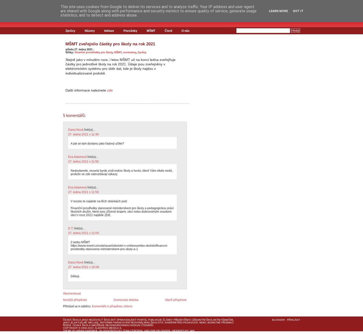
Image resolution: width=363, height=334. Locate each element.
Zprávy (70, 31)
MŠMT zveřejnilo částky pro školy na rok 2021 (110, 44)
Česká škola (72, 319)
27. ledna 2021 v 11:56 (83, 161)
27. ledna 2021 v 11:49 (83, 134)
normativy (129, 52)
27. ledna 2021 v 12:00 (83, 233)
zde (110, 90)
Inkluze (109, 31)
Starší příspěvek (175, 300)
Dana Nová (75, 129)
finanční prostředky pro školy (94, 52)
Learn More (278, 11)
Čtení (168, 31)
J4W (191, 330)
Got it (298, 11)
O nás (186, 31)
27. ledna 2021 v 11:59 (83, 192)
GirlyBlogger (160, 330)
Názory (90, 31)
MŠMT (151, 31)
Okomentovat (72, 293)
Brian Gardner (87, 330)
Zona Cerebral (133, 330)
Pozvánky (130, 31)
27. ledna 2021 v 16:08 (83, 267)
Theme (67, 330)
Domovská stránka (126, 300)
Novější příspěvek (75, 300)
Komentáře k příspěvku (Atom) (112, 306)
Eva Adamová (77, 157)
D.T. (70, 228)
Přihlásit (293, 319)
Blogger (278, 319)
